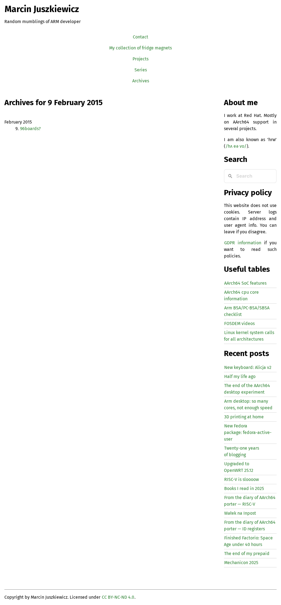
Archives (140, 80)
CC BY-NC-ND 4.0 (118, 597)
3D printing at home (244, 416)
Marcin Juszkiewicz (42, 9)
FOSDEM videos (239, 323)
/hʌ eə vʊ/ (236, 146)
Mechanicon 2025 (241, 562)
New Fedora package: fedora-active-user (247, 432)
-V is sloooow (241, 479)
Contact (140, 37)
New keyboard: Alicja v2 (247, 367)
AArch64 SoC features (245, 283)
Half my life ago (239, 376)
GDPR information (242, 242)
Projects (140, 58)
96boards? (30, 128)
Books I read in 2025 (244, 488)
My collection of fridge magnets (140, 48)
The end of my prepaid (246, 553)
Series (140, 69)
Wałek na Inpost (240, 513)
